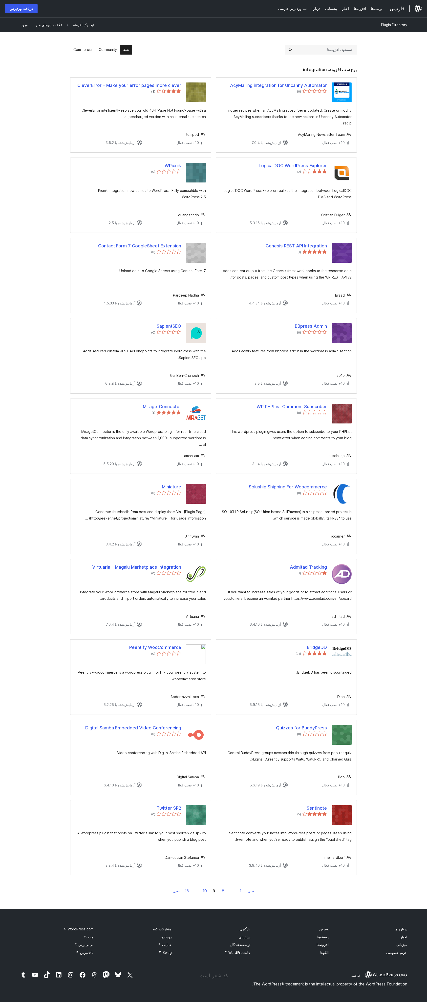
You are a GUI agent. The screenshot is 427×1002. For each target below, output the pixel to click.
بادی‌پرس (84, 952)
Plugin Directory (394, 25)
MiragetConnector (162, 406)
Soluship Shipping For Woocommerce (288, 486)
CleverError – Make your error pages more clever (129, 85)
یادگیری (244, 929)
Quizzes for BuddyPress (301, 727)
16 (187, 890)
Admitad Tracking (308, 567)
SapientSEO (169, 326)
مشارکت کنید (162, 929)
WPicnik (173, 165)
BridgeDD (317, 647)
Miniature (171, 486)
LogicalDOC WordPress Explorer (293, 165)
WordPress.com (78, 929)
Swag (165, 952)
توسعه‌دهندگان (240, 944)
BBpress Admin (311, 326)
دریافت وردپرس (21, 8)
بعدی (176, 891)
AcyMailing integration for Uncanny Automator (278, 85)
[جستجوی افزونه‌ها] (290, 50)
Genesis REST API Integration (296, 245)
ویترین (324, 929)
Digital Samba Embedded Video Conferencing (133, 727)
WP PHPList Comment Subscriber (291, 406)
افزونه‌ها (323, 944)
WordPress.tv (237, 952)
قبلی (251, 891)
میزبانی (401, 944)
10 (205, 890)
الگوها (324, 952)
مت (88, 937)
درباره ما (401, 929)
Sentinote (317, 808)
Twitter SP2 (169, 808)
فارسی (355, 975)
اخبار (403, 937)
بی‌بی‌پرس (83, 944)
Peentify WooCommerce (155, 647)
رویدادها (166, 937)
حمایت (165, 944)
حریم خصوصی (396, 952)
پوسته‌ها (323, 937)
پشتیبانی (244, 937)
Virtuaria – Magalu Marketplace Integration (136, 567)
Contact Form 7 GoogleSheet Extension (139, 245)
